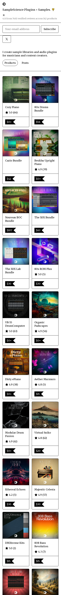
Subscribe (50, 29)
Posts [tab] (25, 62)
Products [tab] (10, 62)
